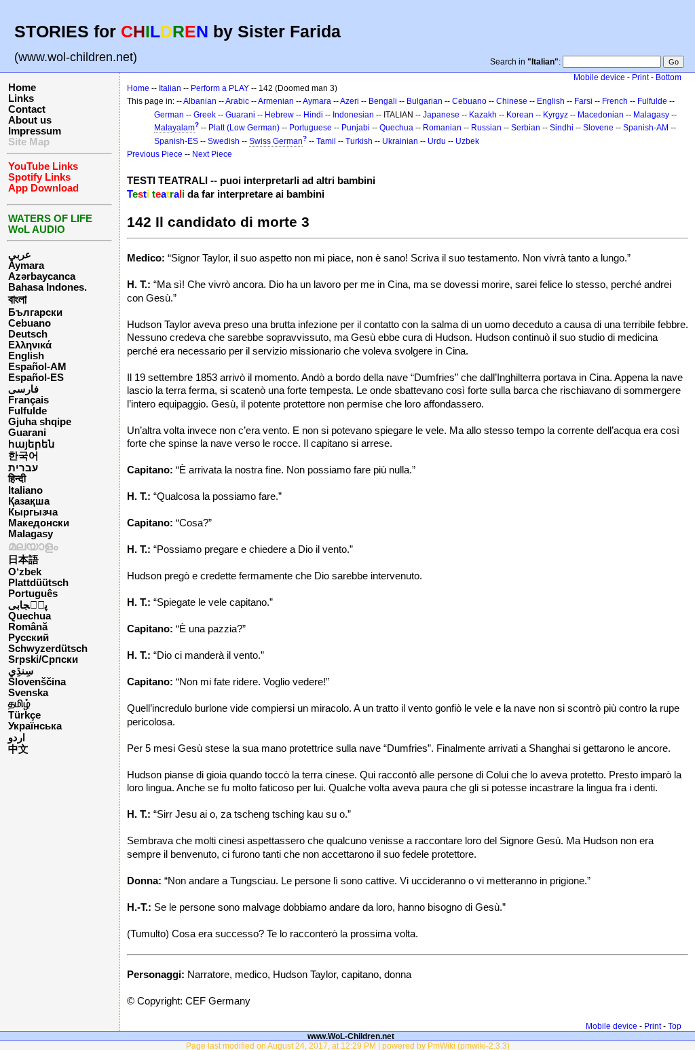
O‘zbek (24, 571)
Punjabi (355, 127)
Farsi (583, 101)
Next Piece (212, 154)
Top (674, 1026)
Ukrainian (400, 141)
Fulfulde (27, 410)
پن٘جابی (28, 605)
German (169, 115)
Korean (519, 115)
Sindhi (562, 127)
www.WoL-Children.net (350, 1036)
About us (30, 120)
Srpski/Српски (43, 659)
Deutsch (28, 334)
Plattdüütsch (38, 582)
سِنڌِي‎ (21, 671)
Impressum (34, 131)
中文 (18, 749)
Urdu (437, 141)
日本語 (23, 559)
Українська (35, 726)
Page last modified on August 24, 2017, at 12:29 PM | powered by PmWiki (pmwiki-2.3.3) (348, 1045)
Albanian (200, 101)
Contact (26, 109)
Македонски (38, 523)
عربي (19, 254)
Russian (486, 127)
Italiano (25, 490)
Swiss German (276, 141)
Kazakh (483, 115)
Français (28, 400)
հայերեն (31, 444)
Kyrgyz (555, 115)
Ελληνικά (30, 345)
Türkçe (24, 715)
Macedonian (601, 115)
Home (22, 87)
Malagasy (30, 533)
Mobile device (599, 77)
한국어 (23, 455)
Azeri (349, 101)
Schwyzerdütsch (48, 648)
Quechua (29, 616)
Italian (170, 88)
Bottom (668, 77)
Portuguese (310, 127)
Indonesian (353, 115)
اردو (16, 737)
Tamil (326, 141)
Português (33, 593)
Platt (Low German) (244, 127)
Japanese (441, 115)
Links (21, 98)
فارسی (23, 389)
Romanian (442, 127)
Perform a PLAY (220, 88)
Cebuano (29, 323)
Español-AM (37, 366)
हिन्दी (17, 478)
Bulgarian (425, 101)
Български (35, 312)
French (615, 101)
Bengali (383, 101)
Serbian (525, 127)
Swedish (224, 141)
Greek (204, 115)
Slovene (598, 127)
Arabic (237, 101)
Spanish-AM (646, 127)
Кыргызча (33, 512)
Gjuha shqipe (39, 421)
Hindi (313, 115)
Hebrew (279, 115)
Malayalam (174, 127)
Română (28, 626)
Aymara (26, 265)
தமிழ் (19, 703)
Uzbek (467, 141)
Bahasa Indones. (47, 287)
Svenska (28, 692)
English (26, 355)
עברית (23, 468)
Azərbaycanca (41, 276)
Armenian (276, 101)
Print (640, 77)
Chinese (511, 101)
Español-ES (36, 377)
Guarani (27, 432)
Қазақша (29, 501)
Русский (28, 637)
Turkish (359, 141)
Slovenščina (37, 681)
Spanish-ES (176, 141)
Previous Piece (155, 154)
